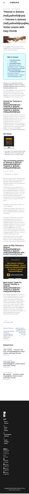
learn (4, 128)
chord (9, 83)
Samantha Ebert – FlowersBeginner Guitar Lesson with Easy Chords (14, 363)
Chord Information (14, 60)
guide (8, 47)
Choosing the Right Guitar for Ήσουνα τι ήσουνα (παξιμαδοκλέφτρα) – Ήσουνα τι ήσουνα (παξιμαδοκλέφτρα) (16, 74)
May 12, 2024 (6, 9)
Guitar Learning (15, 9)
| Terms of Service (16, 490)
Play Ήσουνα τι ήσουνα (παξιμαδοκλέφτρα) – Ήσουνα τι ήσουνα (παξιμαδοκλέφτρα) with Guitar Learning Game (16, 67)
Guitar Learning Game (19, 129)
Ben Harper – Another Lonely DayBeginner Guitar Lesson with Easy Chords (13, 376)
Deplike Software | (16, 488)
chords (5, 48)
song (7, 97)
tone (22, 301)
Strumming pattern (15, 63)
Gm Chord (13, 62)
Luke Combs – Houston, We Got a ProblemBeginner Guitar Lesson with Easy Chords (14, 351)
